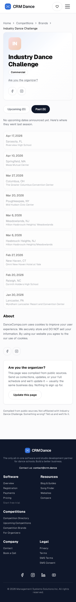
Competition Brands (14, 528)
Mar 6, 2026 (14, 215)
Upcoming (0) (16, 109)
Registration (10, 488)
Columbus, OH (15, 181)
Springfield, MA (16, 161)
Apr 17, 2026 (14, 136)
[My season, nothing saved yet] (57, 6)
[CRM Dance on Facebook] (22, 575)
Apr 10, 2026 (14, 155)
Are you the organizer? (23, 80)
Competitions (24, 23)
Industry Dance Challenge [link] (20, 28)
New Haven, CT (16, 261)
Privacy (44, 548)
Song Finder (47, 488)
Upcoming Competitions (17, 523)
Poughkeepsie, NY (17, 201)
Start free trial (11, 502)
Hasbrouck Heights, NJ (20, 241)
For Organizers (11, 532)
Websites (46, 493)
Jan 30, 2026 (15, 295)
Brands (43, 23)
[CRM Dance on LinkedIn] (43, 575)
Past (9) (40, 109)
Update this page (25, 395)
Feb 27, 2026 (14, 255)
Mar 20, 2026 (15, 195)
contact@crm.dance (45, 468)
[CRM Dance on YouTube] (54, 575)
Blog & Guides (48, 483)
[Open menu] (67, 6)
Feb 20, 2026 (15, 275)
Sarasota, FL (14, 141)
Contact (8, 548)
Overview (8, 483)
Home (7, 23)
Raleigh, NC (13, 280)
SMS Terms (46, 558)
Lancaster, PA (15, 300)
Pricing (7, 498)
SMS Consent (47, 562)
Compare (46, 498)
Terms (43, 553)
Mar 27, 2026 (14, 175)
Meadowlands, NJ (17, 221)
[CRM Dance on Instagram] (33, 575)
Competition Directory (16, 518)
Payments (9, 493)
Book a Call (9, 553)
